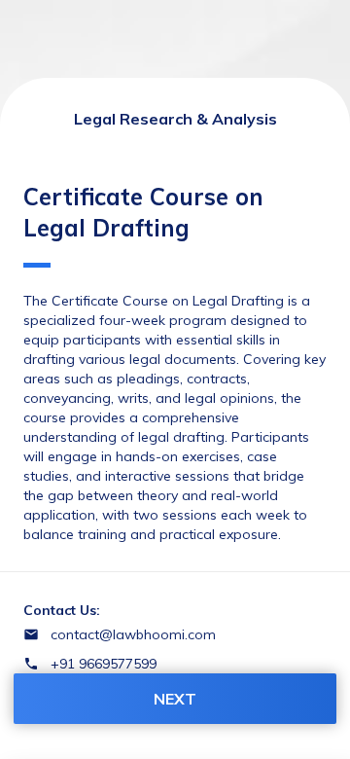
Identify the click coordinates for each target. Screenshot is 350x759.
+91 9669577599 (104, 663)
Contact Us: (61, 610)
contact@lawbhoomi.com (133, 634)
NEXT (175, 698)
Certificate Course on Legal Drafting (143, 212)
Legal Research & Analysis (175, 118)
